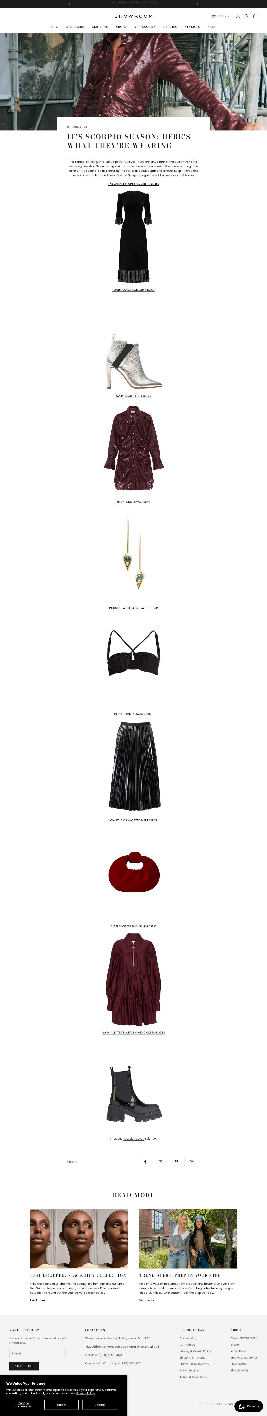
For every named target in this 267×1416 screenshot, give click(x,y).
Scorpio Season (133, 1139)
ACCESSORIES (145, 27)
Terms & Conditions (193, 1377)
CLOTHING (100, 27)
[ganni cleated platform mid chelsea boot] (133, 1085)
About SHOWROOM (244, 1338)
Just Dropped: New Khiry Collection (78, 1275)
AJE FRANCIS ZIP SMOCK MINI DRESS (133, 926)
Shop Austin (239, 1364)
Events (235, 1345)
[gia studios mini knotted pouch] (133, 873)
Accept (61, 1405)
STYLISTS (192, 27)
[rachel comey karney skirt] (133, 767)
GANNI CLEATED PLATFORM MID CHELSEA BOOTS (133, 1032)
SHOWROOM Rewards (194, 1364)
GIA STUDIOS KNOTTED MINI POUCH (133, 820)
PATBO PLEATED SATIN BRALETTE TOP (133, 608)
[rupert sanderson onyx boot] (133, 343)
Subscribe (24, 1366)
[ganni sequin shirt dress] (133, 449)
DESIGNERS (75, 27)
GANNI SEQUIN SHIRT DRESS (133, 396)
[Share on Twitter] (160, 1161)
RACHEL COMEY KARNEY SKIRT (133, 714)
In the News (238, 1351)
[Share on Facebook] (145, 1161)
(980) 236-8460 (110, 1355)
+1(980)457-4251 (129, 1363)
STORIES (170, 27)
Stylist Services (190, 1370)
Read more (37, 1300)
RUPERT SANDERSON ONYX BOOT (133, 290)
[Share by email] (192, 1161)
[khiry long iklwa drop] (133, 555)
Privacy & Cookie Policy (195, 1351)
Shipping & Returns (192, 1358)
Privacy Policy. (85, 1393)
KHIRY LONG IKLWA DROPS (134, 502)
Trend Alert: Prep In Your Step (180, 1275)
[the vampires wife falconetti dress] (133, 237)
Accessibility (188, 1338)
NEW (54, 27)
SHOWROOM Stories (244, 1358)
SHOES (121, 27)
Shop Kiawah (239, 1370)
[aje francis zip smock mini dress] (133, 979)
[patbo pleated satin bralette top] (133, 661)
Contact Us (187, 1345)
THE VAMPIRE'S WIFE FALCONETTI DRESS (133, 184)
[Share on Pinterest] (176, 1161)
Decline (100, 1405)
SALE (212, 27)
